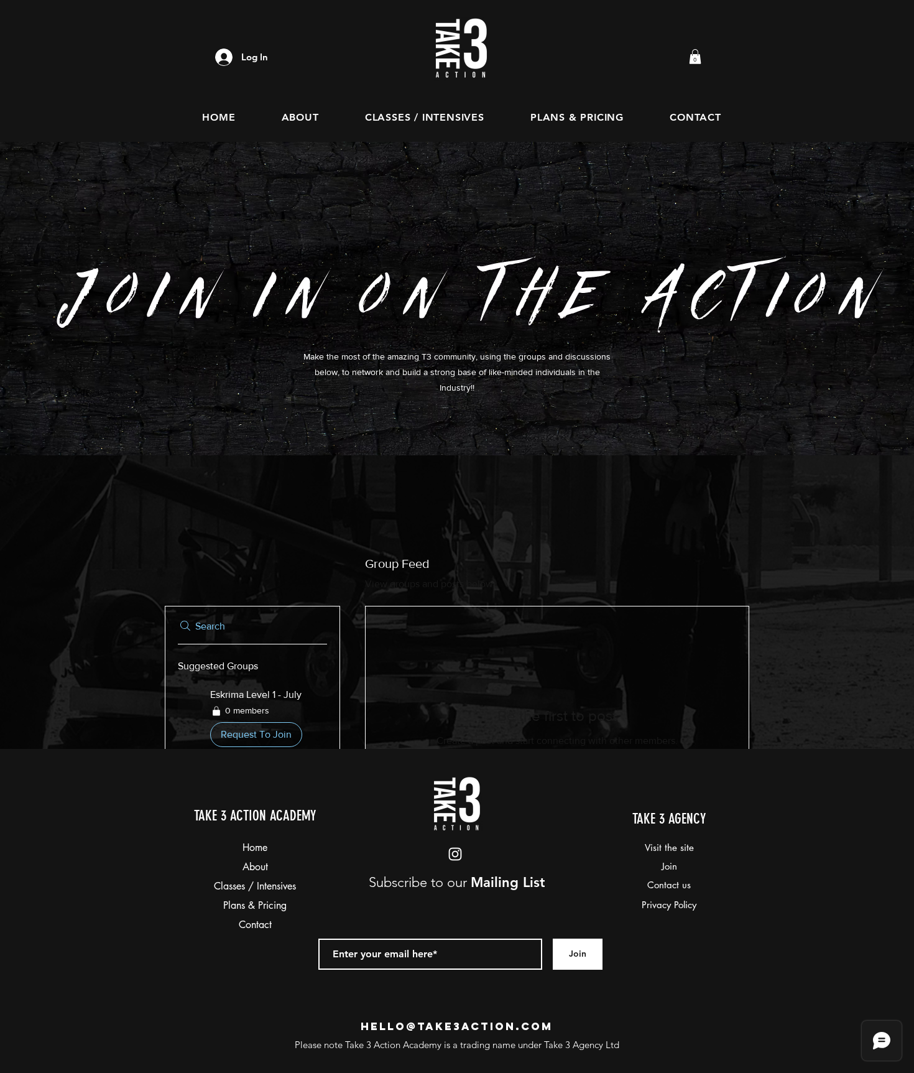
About (255, 866)
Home (254, 847)
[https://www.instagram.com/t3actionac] (455, 854)
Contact (255, 924)
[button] (695, 56)
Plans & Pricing (255, 905)
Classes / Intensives (255, 886)
